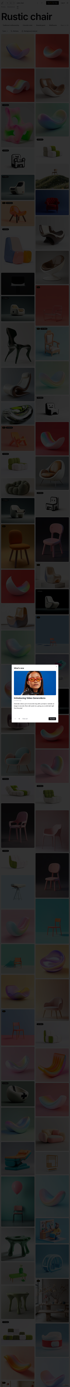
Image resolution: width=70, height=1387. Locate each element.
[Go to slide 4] (36, 693)
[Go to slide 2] (33, 693)
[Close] (56, 666)
